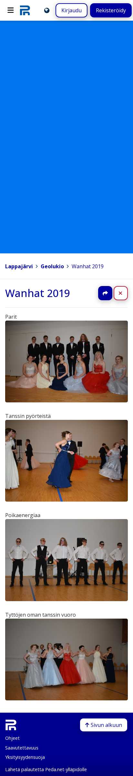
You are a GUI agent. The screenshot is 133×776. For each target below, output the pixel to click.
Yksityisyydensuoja (25, 757)
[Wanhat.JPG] (66, 400)
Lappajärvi (19, 266)
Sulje (126, 293)
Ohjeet (12, 738)
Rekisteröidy (111, 10)
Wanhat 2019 (88, 266)
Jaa (105, 293)
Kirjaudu (71, 10)
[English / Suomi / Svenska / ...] (47, 10)
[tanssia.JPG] (66, 499)
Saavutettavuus (21, 748)
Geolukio (52, 266)
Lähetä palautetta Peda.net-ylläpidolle (46, 769)
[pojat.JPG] (66, 599)
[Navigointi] (10, 10)
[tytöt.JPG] (66, 698)
